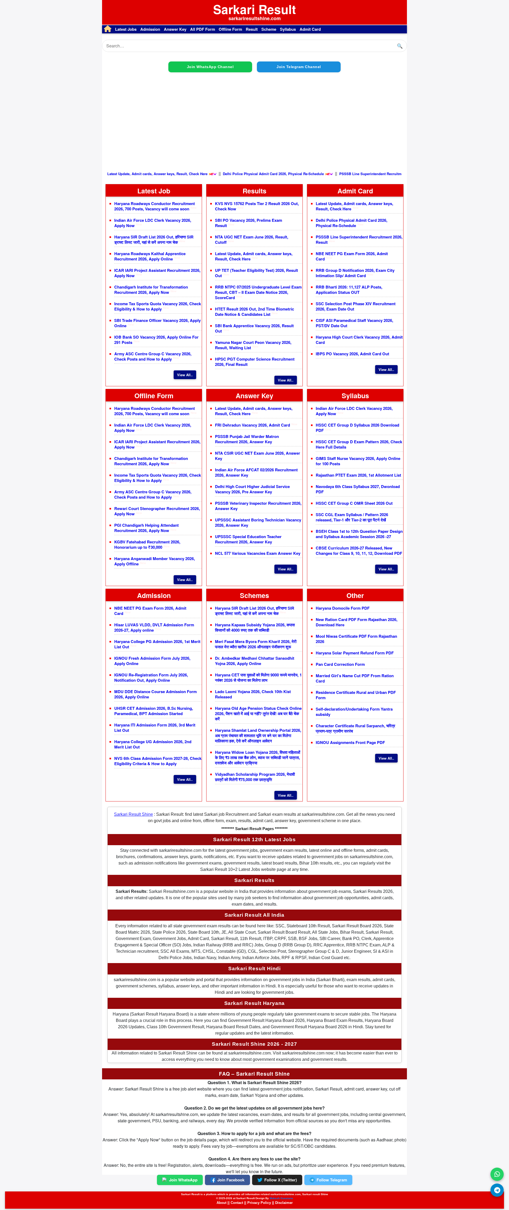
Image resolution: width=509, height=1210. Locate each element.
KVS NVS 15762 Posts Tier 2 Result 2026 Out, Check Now (257, 206)
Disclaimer (284, 1203)
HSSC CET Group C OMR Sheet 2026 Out (354, 503)
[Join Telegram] (497, 1190)
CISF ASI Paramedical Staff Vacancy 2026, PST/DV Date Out (354, 323)
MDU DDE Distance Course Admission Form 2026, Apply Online (155, 694)
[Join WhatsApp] (497, 1174)
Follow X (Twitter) (280, 1180)
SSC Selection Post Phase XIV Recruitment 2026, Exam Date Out (356, 306)
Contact (237, 1203)
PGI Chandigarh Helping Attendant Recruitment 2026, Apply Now (146, 527)
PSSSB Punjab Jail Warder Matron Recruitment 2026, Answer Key (247, 439)
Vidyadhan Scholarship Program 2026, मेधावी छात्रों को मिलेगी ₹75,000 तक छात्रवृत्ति (255, 776)
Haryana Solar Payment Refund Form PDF (355, 653)
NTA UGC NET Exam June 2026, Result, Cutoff (251, 239)
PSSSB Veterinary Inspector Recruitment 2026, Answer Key (258, 505)
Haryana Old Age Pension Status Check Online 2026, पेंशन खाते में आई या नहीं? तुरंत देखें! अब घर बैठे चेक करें (258, 713)
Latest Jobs (126, 29)
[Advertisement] (254, 116)
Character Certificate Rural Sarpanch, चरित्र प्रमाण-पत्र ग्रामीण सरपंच (355, 728)
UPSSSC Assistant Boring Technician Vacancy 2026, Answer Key (258, 522)
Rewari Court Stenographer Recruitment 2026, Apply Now (157, 511)
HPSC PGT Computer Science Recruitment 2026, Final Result (255, 361)
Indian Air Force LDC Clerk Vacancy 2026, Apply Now (152, 222)
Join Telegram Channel (299, 67)
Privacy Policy (259, 1203)
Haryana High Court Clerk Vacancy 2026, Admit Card (359, 339)
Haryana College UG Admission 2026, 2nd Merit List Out (152, 744)
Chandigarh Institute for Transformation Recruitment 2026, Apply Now (151, 289)
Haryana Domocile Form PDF (343, 608)
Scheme (268, 29)
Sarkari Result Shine (133, 814)
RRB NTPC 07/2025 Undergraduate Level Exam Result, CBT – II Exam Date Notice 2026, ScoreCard (258, 292)
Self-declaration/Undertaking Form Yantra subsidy (354, 711)
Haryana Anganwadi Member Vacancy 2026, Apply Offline (154, 561)
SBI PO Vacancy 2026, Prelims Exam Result (248, 222)
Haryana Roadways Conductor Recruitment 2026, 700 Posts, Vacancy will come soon (154, 206)
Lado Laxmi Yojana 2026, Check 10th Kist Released (253, 694)
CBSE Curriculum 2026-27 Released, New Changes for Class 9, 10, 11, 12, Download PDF (359, 550)
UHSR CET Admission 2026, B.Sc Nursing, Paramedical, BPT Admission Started (153, 710)
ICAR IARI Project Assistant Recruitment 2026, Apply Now (157, 272)
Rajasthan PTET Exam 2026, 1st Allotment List (358, 475)
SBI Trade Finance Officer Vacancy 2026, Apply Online (157, 323)
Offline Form (230, 29)
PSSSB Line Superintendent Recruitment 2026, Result (359, 239)
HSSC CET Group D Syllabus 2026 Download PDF (357, 427)
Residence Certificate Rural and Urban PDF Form (356, 695)
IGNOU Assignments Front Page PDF (350, 742)
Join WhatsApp (183, 1180)
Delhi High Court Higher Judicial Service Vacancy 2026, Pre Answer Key (252, 489)
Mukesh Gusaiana (281, 1198)
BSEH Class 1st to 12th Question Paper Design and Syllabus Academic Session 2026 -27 (359, 533)
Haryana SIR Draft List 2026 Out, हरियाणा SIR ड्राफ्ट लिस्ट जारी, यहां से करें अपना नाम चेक (154, 239)
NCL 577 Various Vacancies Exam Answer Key (257, 553)
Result (252, 29)
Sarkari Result (254, 9)
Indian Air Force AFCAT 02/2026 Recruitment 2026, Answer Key (256, 472)
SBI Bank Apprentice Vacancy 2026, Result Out (254, 328)
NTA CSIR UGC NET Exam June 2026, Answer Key (257, 455)
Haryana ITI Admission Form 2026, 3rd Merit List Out (154, 727)
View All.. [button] (185, 374)
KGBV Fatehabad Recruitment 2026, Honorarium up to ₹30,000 (147, 544)
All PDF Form (202, 29)
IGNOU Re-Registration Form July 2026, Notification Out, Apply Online (151, 677)
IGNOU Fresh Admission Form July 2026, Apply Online (152, 660)
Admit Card (310, 29)
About (221, 1203)
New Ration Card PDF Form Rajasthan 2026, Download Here (356, 622)
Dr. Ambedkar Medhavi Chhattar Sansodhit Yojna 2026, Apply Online (254, 660)
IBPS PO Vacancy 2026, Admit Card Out (352, 354)
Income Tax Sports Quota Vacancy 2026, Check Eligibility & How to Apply (157, 306)
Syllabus (288, 29)
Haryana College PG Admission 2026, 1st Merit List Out (157, 644)
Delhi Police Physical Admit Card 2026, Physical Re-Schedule (351, 222)
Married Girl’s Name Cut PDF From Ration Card (355, 678)
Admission (150, 29)
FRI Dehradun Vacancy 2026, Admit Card (252, 425)
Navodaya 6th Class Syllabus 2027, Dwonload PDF (358, 489)
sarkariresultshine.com (255, 18)
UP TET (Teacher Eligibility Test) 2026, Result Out (256, 272)
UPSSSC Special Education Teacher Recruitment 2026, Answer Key (248, 539)
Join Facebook (230, 1180)
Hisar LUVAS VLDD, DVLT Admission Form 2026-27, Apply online (154, 627)
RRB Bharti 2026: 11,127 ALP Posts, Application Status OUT (349, 289)
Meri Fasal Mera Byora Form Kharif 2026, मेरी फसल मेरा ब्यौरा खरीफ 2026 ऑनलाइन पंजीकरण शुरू (255, 644)
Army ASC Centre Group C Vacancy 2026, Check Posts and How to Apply (152, 356)
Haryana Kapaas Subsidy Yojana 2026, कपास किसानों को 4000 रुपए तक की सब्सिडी (255, 627)
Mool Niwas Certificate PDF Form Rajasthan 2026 (356, 638)
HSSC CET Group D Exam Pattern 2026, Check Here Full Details (359, 444)
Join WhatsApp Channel (210, 67)
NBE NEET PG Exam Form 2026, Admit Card (352, 256)
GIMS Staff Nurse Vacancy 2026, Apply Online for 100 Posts (358, 461)
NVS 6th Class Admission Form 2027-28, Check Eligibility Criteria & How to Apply (157, 760)
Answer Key (175, 29)
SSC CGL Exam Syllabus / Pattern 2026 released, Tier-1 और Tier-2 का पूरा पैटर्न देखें (352, 517)
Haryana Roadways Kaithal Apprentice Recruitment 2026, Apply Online (150, 256)
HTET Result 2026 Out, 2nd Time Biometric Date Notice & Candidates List (254, 311)
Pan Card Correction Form (340, 664)
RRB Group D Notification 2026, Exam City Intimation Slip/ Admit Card (355, 272)
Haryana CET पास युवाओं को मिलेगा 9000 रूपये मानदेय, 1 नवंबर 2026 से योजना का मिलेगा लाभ (258, 677)
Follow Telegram (332, 1180)
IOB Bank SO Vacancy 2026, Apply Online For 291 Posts (156, 339)
